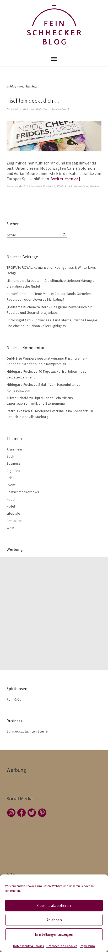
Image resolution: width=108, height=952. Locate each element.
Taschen (95, 186)
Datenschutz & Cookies (28, 946)
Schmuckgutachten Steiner (28, 731)
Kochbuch (49, 186)
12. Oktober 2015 (17, 109)
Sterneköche (81, 186)
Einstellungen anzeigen (54, 934)
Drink (10, 477)
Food (11, 499)
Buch (22, 186)
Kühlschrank (64, 186)
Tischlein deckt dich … (33, 100)
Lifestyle (13, 513)
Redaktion (42, 109)
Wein (10, 527)
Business (14, 463)
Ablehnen (54, 919)
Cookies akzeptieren (54, 905)
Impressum (87, 946)
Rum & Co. (14, 699)
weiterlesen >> (65, 178)
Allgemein (14, 449)
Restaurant (15, 520)
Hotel (11, 506)
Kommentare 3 (60, 109)
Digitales (13, 470)
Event (11, 484)
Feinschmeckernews (23, 491)
